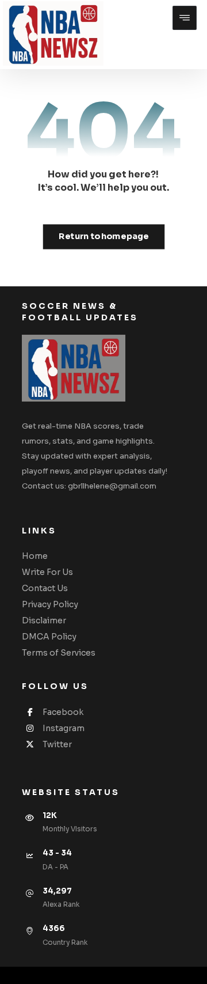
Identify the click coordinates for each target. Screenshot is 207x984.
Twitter (57, 744)
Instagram (64, 728)
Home (35, 556)
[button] (184, 18)
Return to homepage (103, 236)
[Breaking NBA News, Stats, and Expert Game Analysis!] (53, 33)
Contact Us (45, 588)
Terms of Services (58, 653)
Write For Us (47, 572)
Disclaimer (44, 620)
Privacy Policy (50, 604)
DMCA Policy (49, 636)
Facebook (63, 712)
